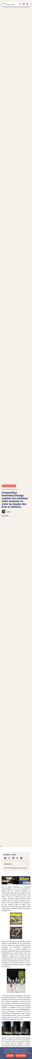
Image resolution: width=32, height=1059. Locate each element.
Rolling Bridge (25, 1009)
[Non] (29, 1053)
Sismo (9, 887)
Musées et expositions (12, 489)
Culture (4, 489)
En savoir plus (20, 1055)
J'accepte (10, 1055)
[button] (5, 858)
